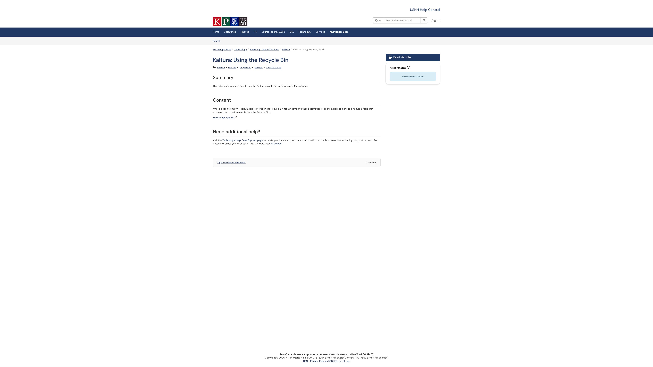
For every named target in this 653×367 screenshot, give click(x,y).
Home (216, 31)
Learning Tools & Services (264, 49)
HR (255, 31)
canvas (259, 67)
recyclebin (245, 67)
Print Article (401, 57)
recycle (232, 67)
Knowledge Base (339, 31)
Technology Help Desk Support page (242, 140)
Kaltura (286, 49)
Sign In (436, 20)
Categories (230, 31)
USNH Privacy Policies (315, 361)
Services (320, 31)
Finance (245, 31)
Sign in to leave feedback (231, 162)
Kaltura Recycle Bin (223, 117)
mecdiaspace (273, 67)
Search (218, 40)
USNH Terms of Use (339, 361)
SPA (292, 31)
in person (276, 143)
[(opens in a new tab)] (230, 21)
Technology (304, 31)
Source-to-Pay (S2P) (273, 31)
